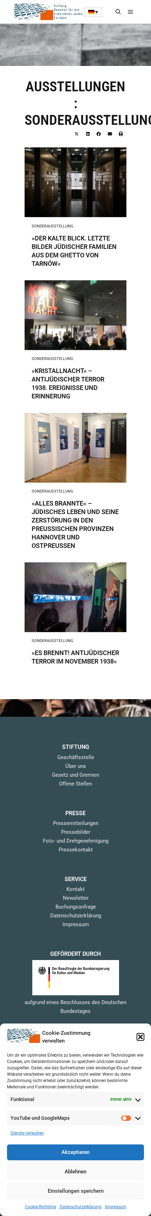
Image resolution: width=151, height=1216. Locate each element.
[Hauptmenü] (130, 12)
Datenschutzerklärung (80, 1206)
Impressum (115, 1206)
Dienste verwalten (27, 1133)
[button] (140, 1036)
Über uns (75, 766)
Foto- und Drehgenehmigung (76, 841)
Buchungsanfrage (75, 907)
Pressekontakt (76, 850)
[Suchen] (118, 12)
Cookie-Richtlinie (40, 1206)
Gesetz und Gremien (75, 775)
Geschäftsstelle (75, 757)
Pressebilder (75, 832)
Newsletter (75, 898)
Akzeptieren (75, 1152)
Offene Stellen (75, 784)
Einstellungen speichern (76, 1191)
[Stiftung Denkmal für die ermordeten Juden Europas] (49, 12)
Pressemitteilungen (75, 823)
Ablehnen (75, 1171)
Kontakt (75, 889)
